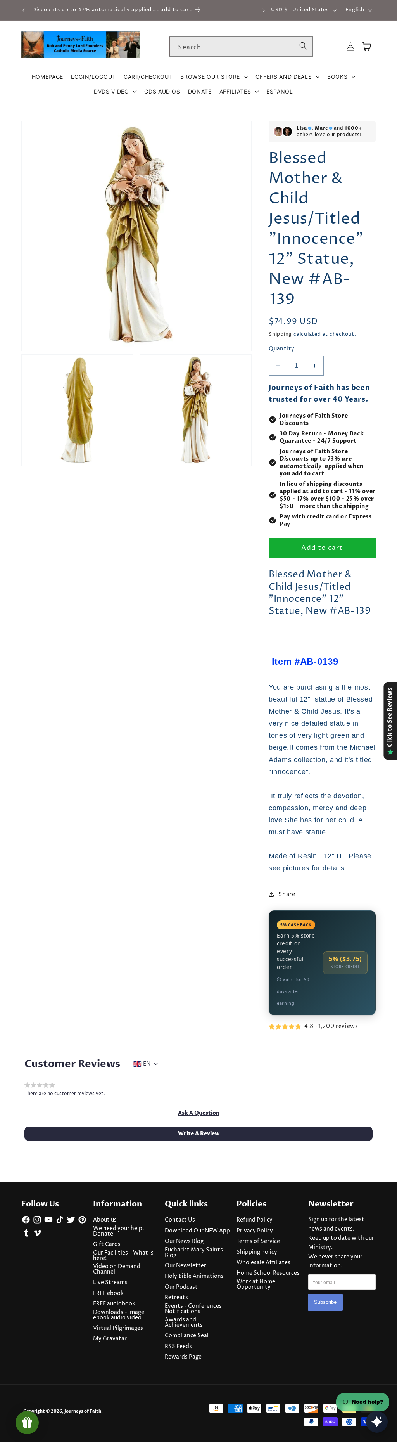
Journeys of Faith (82, 1411)
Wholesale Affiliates (263, 1262)
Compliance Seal (187, 1335)
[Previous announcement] (23, 10)
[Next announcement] (263, 10)
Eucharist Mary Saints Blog (194, 1252)
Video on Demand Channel (116, 1269)
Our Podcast (181, 1287)
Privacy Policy (254, 1231)
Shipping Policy (256, 1252)
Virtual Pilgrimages (118, 1328)
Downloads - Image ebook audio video (118, 1315)
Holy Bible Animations (194, 1276)
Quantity (282, 349)
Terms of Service (258, 1241)
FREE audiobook (114, 1304)
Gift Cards (107, 1244)
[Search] (303, 46)
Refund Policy (254, 1220)
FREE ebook (108, 1293)
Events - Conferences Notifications (193, 1308)
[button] (213, 76)
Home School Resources (268, 1273)
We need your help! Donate (118, 1231)
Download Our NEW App (197, 1231)
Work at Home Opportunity (255, 1284)
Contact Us (180, 1220)
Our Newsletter (185, 1266)
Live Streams (110, 1282)
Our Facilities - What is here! (123, 1255)
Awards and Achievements (184, 1322)
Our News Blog (184, 1241)
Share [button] (286, 894)
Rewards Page (183, 1357)
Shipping (280, 334)
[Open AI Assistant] (377, 1422)
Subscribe (325, 1302)
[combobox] (240, 46)
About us (105, 1220)
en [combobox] (146, 1064)
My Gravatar (110, 1338)
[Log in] (350, 47)
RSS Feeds (178, 1346)
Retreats (176, 1297)
